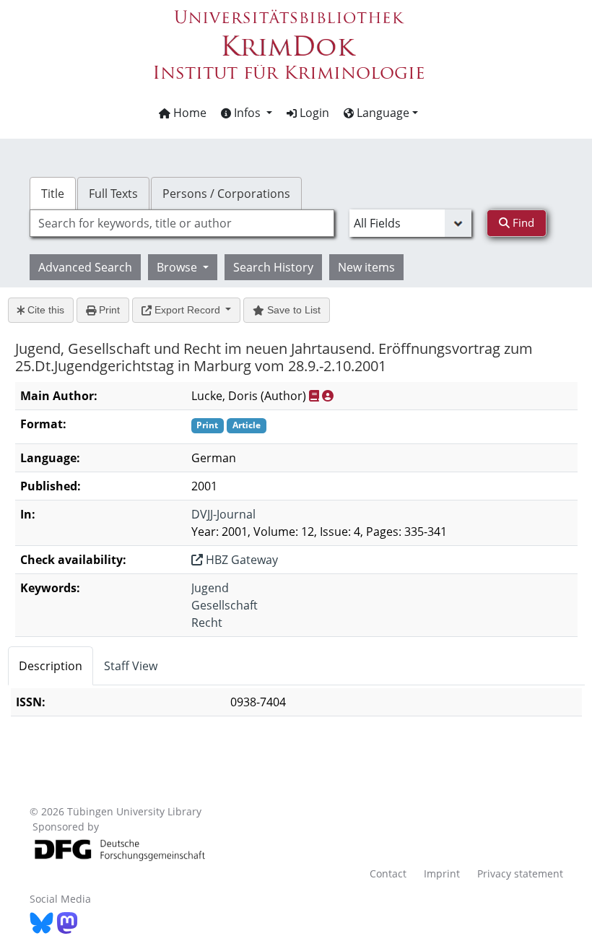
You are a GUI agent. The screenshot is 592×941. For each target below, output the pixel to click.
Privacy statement (520, 873)
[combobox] (182, 223)
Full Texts (113, 193)
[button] (246, 112)
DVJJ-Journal (223, 514)
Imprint (442, 873)
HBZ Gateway (240, 560)
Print (108, 310)
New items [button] (366, 267)
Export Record (187, 310)
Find (522, 222)
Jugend (210, 588)
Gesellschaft (224, 605)
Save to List (292, 310)
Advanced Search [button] (85, 267)
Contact (388, 873)
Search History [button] (273, 267)
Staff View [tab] (130, 666)
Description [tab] (50, 666)
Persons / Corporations (226, 193)
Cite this (44, 310)
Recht (206, 622)
